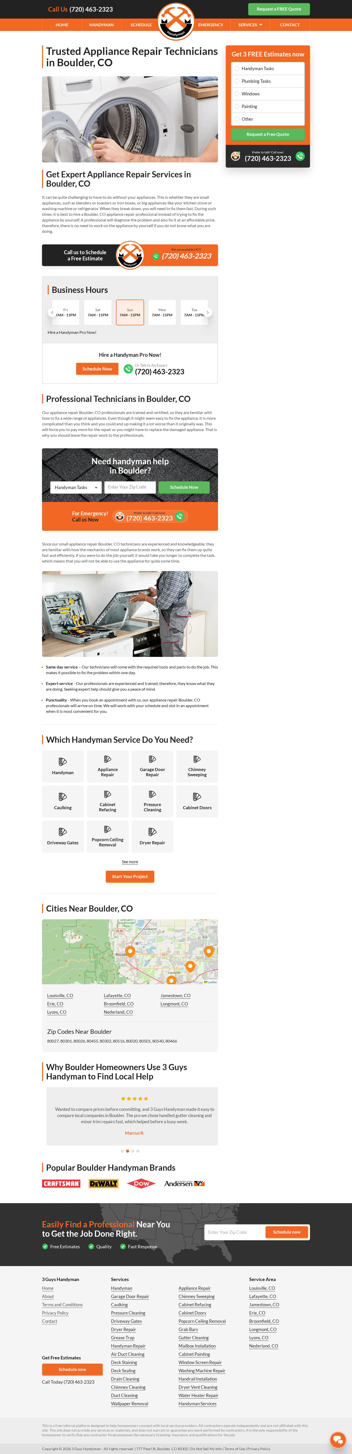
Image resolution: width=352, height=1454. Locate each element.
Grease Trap (122, 1337)
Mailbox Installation (197, 1346)
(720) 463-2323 (186, 256)
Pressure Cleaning (128, 1313)
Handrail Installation (198, 1379)
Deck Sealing (123, 1370)
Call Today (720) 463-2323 (68, 1382)
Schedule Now (97, 368)
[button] (130, 952)
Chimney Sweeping (197, 1296)
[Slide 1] (122, 1151)
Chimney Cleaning (128, 1387)
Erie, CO (55, 1003)
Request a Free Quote (268, 134)
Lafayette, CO (117, 995)
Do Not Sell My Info (206, 1449)
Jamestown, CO (176, 995)
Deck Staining (124, 1362)
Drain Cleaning (125, 1379)
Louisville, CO (60, 995)
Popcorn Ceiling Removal (202, 1321)
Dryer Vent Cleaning (198, 1387)
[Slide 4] (137, 1151)
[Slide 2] (127, 1151)
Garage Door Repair (130, 1296)
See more (130, 861)
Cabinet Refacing (195, 1304)
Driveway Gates (126, 1321)
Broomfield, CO (119, 1003)
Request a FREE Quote (279, 9)
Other (247, 119)
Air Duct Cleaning (128, 1354)
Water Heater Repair (199, 1395)
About (48, 1296)
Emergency (210, 24)
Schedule (141, 24)
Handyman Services (197, 1403)
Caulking (119, 1304)
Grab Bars (188, 1329)
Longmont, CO (174, 1003)
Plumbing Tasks (256, 81)
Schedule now (72, 1369)
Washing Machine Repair (202, 1370)
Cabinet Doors (192, 1313)
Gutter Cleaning (194, 1337)
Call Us (80, 9)
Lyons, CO (56, 1012)
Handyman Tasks (258, 68)
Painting (249, 106)
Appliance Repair (195, 1288)
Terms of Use (234, 1449)
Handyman (101, 24)
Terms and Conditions (62, 1304)
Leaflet (212, 982)
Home (62, 24)
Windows (250, 93)
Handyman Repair (128, 1346)
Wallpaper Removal (129, 1403)
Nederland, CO (118, 1012)
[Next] (207, 312)
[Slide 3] (132, 1151)
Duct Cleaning (124, 1395)
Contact (290, 24)
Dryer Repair (123, 1329)
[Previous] (52, 312)
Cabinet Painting (194, 1354)
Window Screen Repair (200, 1362)
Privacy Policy (55, 1313)
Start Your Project (130, 876)
